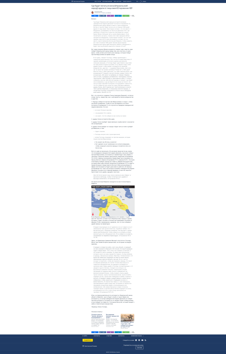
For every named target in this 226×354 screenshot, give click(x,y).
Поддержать (88, 340)
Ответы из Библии (106, 12)
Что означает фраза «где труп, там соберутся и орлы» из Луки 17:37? (127, 325)
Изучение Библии (107, 1)
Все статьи (98, 1)
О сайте (84, 335)
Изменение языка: (136, 335)
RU (137, 1)
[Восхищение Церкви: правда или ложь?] (113, 321)
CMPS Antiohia (117, 1)
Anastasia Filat (98, 11)
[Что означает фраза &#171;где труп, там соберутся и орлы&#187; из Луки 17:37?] (127, 318)
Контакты (97, 335)
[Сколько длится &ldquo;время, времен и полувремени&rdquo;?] (98, 321)
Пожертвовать (127, 1)
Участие (109, 335)
